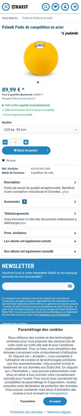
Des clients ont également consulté (28, 251)
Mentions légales (59, 412)
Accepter (55, 401)
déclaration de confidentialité (54, 314)
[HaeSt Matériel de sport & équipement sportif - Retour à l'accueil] (20, 7)
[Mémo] (55, 7)
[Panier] (75, 7)
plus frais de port (26, 98)
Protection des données (26, 412)
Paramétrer (27, 401)
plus (66, 192)
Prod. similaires (15, 233)
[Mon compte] (65, 7)
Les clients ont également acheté (27, 241)
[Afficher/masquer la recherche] (46, 7)
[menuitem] (5, 7)
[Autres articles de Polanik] (69, 33)
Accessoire (14, 201)
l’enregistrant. (59, 393)
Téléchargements (16, 213)
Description (12, 182)
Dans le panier (27, 150)
